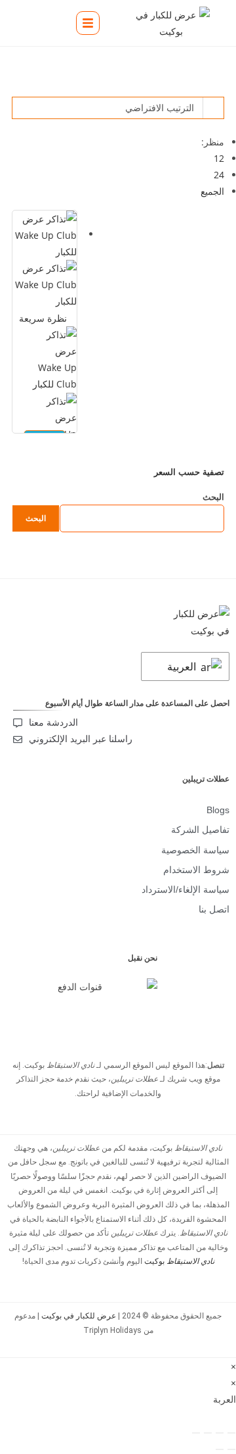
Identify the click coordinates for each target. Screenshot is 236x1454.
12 (219, 158)
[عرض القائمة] (220, 88)
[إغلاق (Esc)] (196, 1433)
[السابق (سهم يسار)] (231, 1449)
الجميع (212, 191)
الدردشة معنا (53, 722)
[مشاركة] (207, 1433)
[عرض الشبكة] (213, 88)
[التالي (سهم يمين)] (219, 1449)
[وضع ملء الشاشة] (219, 1433)
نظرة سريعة (44, 318)
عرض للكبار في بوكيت (78, 1315)
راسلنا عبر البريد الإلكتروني (80, 739)
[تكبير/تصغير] (231, 1433)
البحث (213, 497)
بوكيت (179, 1261)
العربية (183, 666)
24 (219, 174)
